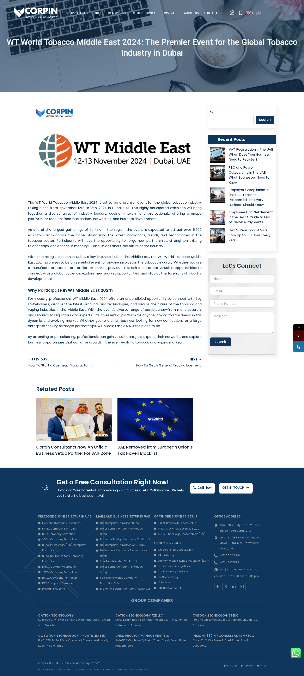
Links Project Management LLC (142, 636)
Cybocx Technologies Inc (216, 615)
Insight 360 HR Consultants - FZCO (223, 636)
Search (215, 112)
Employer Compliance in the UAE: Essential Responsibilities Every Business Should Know (249, 197)
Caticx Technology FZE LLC (139, 615)
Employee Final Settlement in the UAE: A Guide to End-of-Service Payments (251, 217)
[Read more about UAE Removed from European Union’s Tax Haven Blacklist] (155, 419)
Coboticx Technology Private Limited (71, 636)
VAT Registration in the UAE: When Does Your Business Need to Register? (251, 154)
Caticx (95, 663)
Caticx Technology (56, 615)
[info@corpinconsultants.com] (298, 335)
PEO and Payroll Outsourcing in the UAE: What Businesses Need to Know (249, 175)
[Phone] (298, 346)
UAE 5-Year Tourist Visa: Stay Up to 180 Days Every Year (249, 235)
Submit (220, 341)
